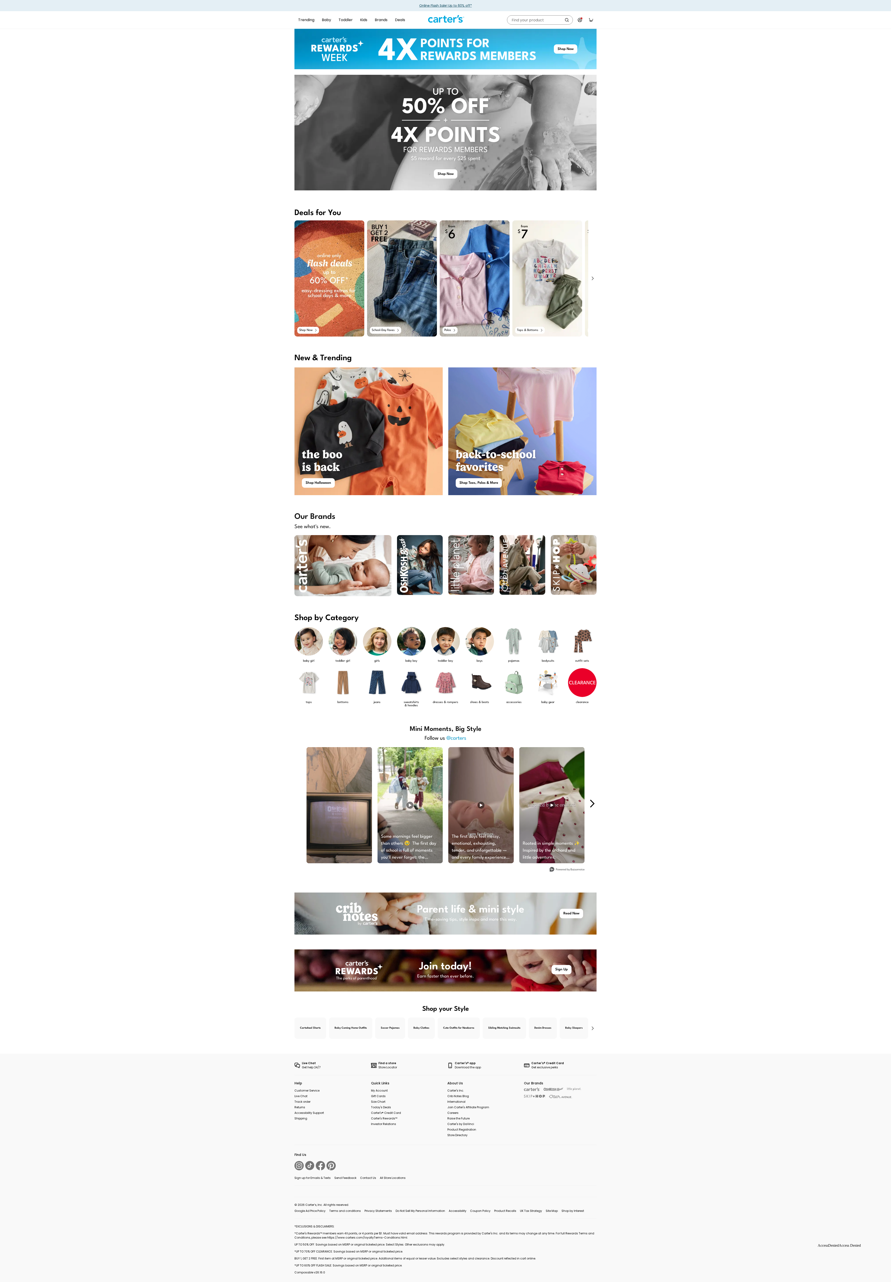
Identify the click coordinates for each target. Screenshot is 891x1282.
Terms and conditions (345, 1211)
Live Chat (300, 1096)
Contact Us (368, 1178)
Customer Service (307, 1090)
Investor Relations (383, 1124)
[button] (592, 278)
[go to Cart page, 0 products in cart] (591, 20)
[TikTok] (309, 1165)
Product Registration (461, 1130)
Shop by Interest (573, 1211)
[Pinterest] (331, 1165)
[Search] (567, 20)
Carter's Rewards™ (384, 1118)
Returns (299, 1107)
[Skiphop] (534, 1096)
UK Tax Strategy (531, 1211)
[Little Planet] (574, 1089)
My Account (379, 1090)
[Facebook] (320, 1165)
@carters (456, 738)
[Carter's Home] (445, 19)
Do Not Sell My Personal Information (420, 1211)
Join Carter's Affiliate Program (468, 1107)
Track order (302, 1102)
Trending (306, 20)
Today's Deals (381, 1107)
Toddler (346, 20)
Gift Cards (378, 1096)
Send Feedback (345, 1178)
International (456, 1102)
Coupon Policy (480, 1211)
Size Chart (378, 1102)
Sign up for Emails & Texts (312, 1178)
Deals (400, 20)
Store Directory (457, 1135)
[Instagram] (299, 1165)
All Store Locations (393, 1178)
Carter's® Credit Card (386, 1113)
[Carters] (532, 1089)
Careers (452, 1113)
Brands (381, 20)
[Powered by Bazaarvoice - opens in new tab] (567, 870)
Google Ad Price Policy (310, 1211)
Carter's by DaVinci (460, 1124)
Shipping (300, 1118)
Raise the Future (458, 1118)
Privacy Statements (378, 1211)
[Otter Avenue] (560, 1096)
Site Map (552, 1211)
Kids (363, 20)
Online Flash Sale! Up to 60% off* (445, 5)
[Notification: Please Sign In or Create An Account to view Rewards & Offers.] (579, 20)
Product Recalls (505, 1211)
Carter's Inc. (455, 1090)
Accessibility (457, 1211)
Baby (326, 20)
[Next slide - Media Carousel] (592, 803)
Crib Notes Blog (458, 1096)
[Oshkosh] (553, 1089)
